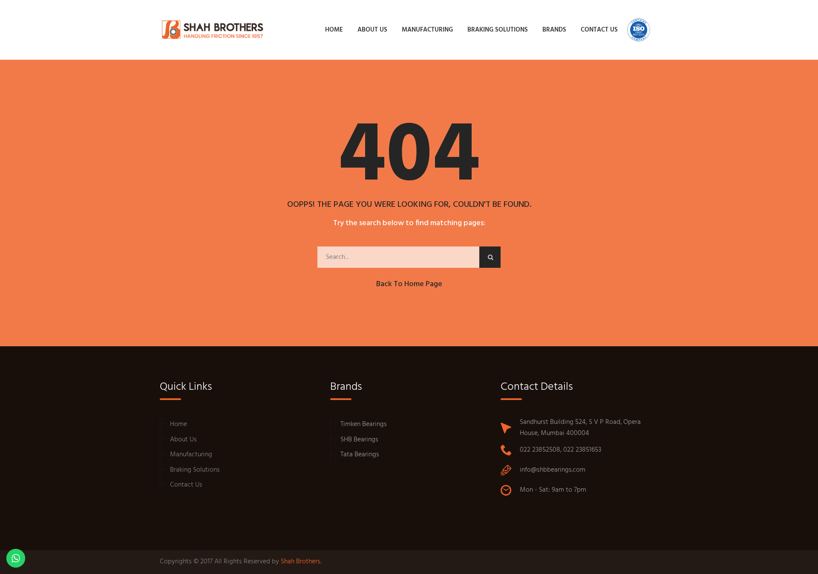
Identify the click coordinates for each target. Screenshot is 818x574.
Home (178, 424)
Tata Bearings (359, 454)
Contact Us (186, 484)
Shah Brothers (300, 561)
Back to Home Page (409, 284)
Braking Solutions (195, 469)
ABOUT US (372, 30)
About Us (183, 439)
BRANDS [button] (554, 30)
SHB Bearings (359, 439)
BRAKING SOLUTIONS (497, 30)
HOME (334, 30)
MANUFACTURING (427, 30)
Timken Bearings (363, 424)
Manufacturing (191, 454)
